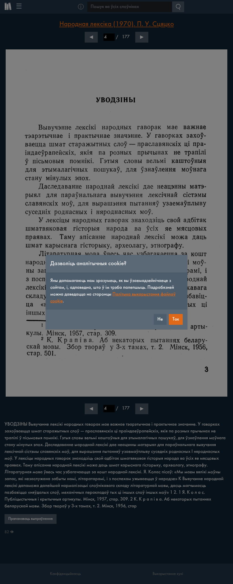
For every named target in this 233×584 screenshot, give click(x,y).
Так (175, 319)
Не (160, 319)
